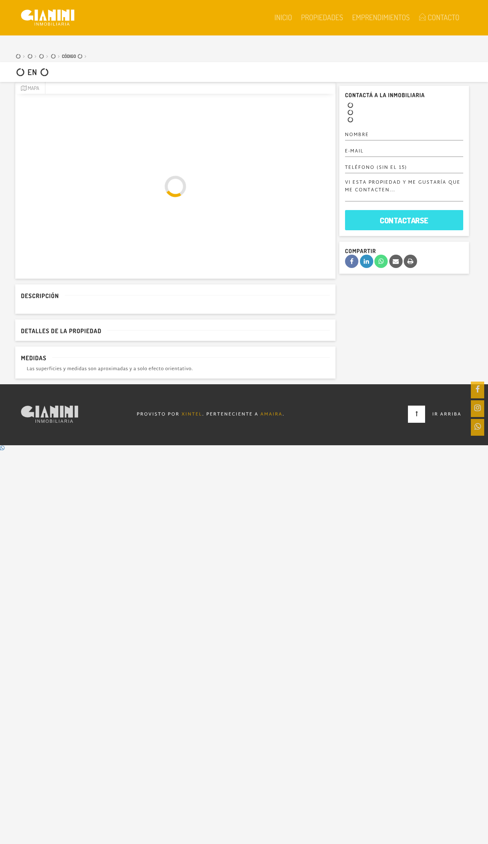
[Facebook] (477, 390)
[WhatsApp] (477, 427)
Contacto (442, 17)
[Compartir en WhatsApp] (381, 261)
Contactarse (404, 220)
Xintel (191, 415)
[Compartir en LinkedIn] (366, 261)
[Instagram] (477, 408)
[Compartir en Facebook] (351, 261)
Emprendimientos (380, 17)
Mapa (33, 88)
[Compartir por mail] (396, 261)
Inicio (283, 17)
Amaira (271, 415)
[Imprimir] (410, 261)
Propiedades (322, 17)
